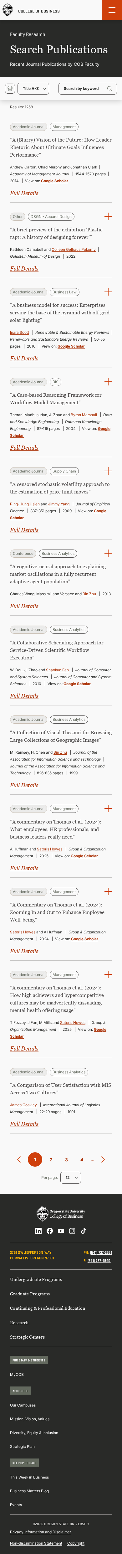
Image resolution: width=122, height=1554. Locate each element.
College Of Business (39, 10)
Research (19, 1322)
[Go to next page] (103, 1159)
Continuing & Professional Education (47, 1308)
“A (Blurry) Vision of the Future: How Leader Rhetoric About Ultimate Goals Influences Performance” (61, 147)
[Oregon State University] (8, 10)
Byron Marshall (84, 414)
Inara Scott (19, 332)
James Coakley (23, 1104)
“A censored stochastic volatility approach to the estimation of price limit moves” (60, 487)
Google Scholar (54, 180)
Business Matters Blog (29, 1491)
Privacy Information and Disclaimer (40, 1532)
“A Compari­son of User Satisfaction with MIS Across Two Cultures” (60, 1088)
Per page (49, 1177)
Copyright (75, 1543)
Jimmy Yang (58, 504)
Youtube (61, 1231)
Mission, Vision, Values (29, 1419)
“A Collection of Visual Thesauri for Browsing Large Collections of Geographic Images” (61, 736)
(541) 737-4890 (99, 1260)
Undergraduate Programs (36, 1279)
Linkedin (38, 1231)
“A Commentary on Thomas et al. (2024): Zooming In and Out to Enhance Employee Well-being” (57, 912)
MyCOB (17, 1374)
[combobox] (33, 89)
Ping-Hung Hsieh (25, 504)
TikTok (83, 1231)
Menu (112, 10)
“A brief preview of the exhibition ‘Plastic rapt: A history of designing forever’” (56, 233)
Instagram (72, 1231)
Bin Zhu (89, 593)
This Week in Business (29, 1477)
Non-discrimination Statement (36, 1543)
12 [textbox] (67, 1177)
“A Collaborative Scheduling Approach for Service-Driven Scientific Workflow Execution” (57, 650)
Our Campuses (23, 1405)
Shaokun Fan (57, 670)
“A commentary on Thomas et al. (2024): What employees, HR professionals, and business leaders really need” (55, 829)
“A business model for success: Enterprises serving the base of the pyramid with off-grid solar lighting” (59, 312)
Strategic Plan (22, 1446)
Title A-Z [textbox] (31, 88)
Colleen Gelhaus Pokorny (74, 249)
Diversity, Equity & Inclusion (34, 1432)
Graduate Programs (30, 1293)
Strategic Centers (27, 1337)
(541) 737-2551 (101, 1252)
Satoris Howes (49, 849)
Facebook (50, 1231)
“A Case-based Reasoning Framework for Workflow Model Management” (56, 398)
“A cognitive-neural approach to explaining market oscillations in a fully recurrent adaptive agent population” (58, 574)
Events (16, 1504)
